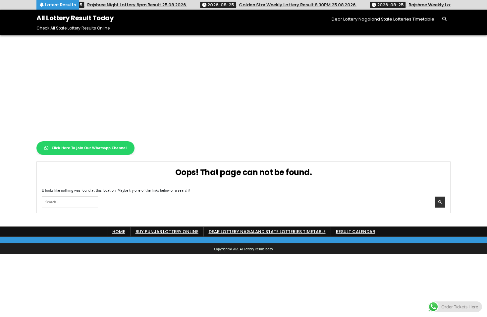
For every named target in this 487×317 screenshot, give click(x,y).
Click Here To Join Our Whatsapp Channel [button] (89, 147)
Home (118, 231)
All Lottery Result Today (75, 18)
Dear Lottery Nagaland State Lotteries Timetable (383, 19)
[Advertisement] (243, 84)
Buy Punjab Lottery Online (166, 231)
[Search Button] (444, 19)
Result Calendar (355, 231)
